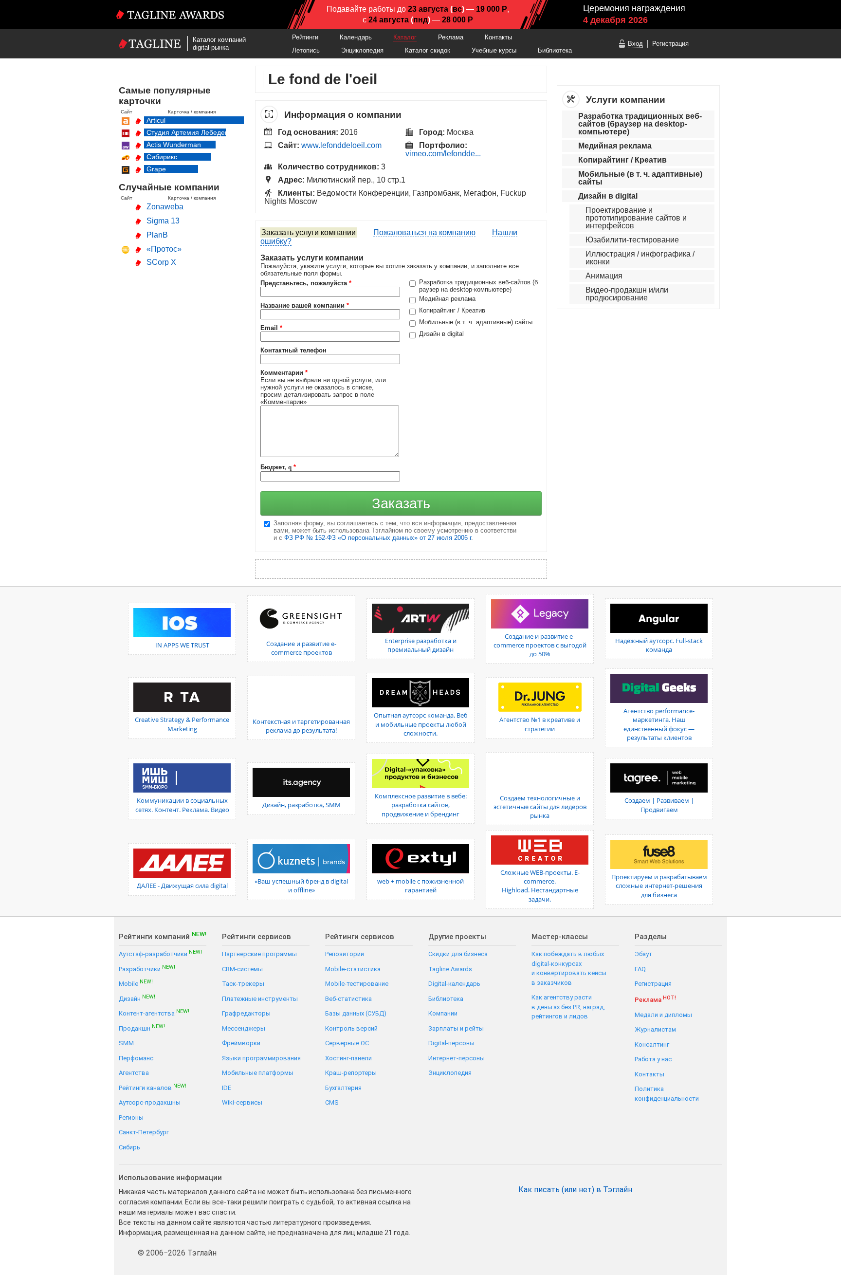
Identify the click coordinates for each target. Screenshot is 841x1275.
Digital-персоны (451, 1043)
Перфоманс (136, 1058)
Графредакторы (246, 1013)
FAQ (640, 969)
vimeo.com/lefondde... (443, 153)
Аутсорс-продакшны (150, 1102)
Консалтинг (652, 1044)
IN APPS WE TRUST (182, 645)
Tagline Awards (450, 969)
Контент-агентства (154, 1013)
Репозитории (344, 954)
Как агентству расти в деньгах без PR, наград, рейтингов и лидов (568, 1007)
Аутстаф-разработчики (160, 953)
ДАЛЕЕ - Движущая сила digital (182, 885)
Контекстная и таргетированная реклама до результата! (301, 726)
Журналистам (655, 1029)
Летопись (306, 50)
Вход (635, 43)
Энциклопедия (362, 50)
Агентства (134, 1072)
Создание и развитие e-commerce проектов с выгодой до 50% (540, 645)
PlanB (157, 235)
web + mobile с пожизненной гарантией (420, 885)
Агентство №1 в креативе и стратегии (539, 724)
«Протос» (164, 249)
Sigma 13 (163, 221)
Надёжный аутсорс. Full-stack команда (659, 645)
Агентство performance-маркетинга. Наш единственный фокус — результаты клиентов (659, 724)
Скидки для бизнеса (458, 954)
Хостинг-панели (348, 1058)
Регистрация (670, 43)
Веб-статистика (348, 998)
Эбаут (643, 954)
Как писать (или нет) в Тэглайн (575, 1190)
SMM (126, 1043)
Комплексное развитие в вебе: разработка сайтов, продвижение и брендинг (421, 805)
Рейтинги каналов (152, 1087)
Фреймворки (241, 1043)
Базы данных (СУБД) (355, 1013)
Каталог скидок (427, 50)
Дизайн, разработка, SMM (301, 804)
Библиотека (555, 50)
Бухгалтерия (343, 1087)
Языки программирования (261, 1058)
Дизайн (137, 998)
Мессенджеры (243, 1028)
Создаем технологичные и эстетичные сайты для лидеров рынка (540, 807)
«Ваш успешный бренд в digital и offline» (301, 885)
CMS (332, 1102)
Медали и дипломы (663, 1014)
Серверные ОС (347, 1043)
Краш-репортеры (351, 1072)
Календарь (356, 37)
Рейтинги (305, 37)
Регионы (131, 1117)
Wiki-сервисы (242, 1102)
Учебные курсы (494, 50)
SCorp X (161, 262)
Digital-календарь (454, 983)
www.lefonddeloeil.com (341, 145)
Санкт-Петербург (144, 1132)
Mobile (136, 983)
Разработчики (147, 968)
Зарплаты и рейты (456, 1028)
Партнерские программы (259, 954)
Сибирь (129, 1147)
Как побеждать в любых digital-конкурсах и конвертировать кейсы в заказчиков (568, 968)
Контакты (498, 37)
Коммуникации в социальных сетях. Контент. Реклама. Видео (182, 804)
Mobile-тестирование (356, 983)
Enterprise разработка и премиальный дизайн (421, 645)
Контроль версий (351, 1028)
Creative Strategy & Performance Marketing (182, 724)
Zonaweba (164, 207)
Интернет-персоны (456, 1058)
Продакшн (142, 1028)
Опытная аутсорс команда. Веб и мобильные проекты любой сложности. (421, 724)
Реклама (450, 37)
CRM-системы (242, 969)
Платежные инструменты (260, 998)
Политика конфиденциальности (667, 1093)
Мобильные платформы (257, 1072)
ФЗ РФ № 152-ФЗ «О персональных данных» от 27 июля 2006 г (377, 537)
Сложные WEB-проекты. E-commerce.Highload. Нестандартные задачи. (540, 886)
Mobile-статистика (353, 969)
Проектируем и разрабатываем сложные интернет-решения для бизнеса (659, 885)
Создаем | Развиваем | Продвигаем (659, 804)
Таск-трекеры (243, 983)
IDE (226, 1087)
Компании (442, 1013)
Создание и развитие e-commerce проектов (301, 648)
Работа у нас (653, 1059)
